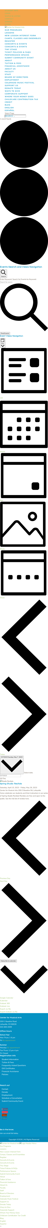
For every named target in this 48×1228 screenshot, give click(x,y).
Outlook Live (5, 1006)
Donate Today (13, 88)
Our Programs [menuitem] (5, 1146)
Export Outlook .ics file (8, 1012)
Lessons (9, 33)
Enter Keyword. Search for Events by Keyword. (18, 279)
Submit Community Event (19, 58)
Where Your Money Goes (19, 96)
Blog (7, 105)
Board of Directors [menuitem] (7, 1193)
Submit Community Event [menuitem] (10, 1174)
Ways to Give (12, 91)
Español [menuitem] (3, 1224)
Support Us (11, 85)
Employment (12, 80)
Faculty (9, 71)
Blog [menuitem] (2, 1218)
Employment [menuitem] (5, 1196)
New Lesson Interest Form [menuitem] (10, 1152)
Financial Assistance (17, 66)
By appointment (9, 1040)
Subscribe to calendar (8, 961)
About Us (10, 69)
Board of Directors (16, 77)
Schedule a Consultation (12, 1098)
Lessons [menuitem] (3, 1149)
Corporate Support (16, 94)
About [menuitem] (2, 1177)
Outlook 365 (5, 1003)
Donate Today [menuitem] (5, 1204)
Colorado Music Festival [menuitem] (9, 1199)
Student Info (11, 10)
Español (9, 110)
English (9, 108)
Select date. (28, 772)
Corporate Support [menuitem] (7, 1210)
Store (8, 24)
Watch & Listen (12, 16)
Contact (9, 19)
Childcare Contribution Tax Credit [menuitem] (13, 1215)
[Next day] (24, 751)
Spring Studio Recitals (11, 784)
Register (10, 41)
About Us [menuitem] (3, 1185)
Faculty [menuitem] (3, 1188)
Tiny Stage (11, 49)
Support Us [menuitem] (4, 1202)
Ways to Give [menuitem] (5, 1207)
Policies (5, 1074)
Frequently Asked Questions (14, 1065)
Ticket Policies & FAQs (18, 52)
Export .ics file (5, 1009)
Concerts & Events (16, 44)
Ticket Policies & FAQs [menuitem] (8, 1168)
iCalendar (3, 1000)
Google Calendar (6, 998)
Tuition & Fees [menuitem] (5, 1179)
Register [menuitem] (3, 1157)
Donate (8, 22)
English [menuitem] (3, 1221)
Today (2, 754)
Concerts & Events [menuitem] (7, 1160)
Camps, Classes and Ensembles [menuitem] (12, 1154)
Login (7, 13)
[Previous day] (24, 675)
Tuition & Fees (13, 63)
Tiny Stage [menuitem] (4, 1165)
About (8, 60)
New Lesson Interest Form (20, 35)
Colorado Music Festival (19, 83)
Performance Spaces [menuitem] (8, 1171)
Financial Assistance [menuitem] (8, 1182)
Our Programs (13, 30)
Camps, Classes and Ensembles (23, 38)
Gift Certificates (8, 1068)
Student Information (10, 1059)
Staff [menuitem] (2, 1190)
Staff (8, 74)
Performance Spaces (17, 55)
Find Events (5, 333)
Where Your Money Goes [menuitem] (10, 1213)
